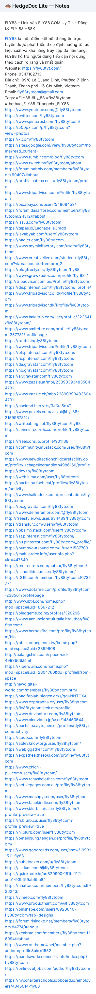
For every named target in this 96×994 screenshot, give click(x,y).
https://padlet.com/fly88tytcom (34, 239)
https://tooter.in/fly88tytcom (31, 340)
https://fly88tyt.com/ (41, 68)
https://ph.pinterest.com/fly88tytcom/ (40, 352)
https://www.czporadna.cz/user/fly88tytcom (46, 701)
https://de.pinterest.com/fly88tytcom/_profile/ (48, 287)
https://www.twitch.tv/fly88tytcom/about (43, 162)
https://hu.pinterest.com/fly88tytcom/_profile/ (48, 541)
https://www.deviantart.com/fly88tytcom (43, 713)
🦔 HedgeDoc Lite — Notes (37, 6)
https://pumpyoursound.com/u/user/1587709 (46, 547)
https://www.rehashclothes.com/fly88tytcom (46, 778)
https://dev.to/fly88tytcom (29, 470)
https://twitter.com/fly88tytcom (34, 115)
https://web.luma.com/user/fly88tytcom (42, 476)
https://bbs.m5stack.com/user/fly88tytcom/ (45, 530)
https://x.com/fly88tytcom (29, 139)
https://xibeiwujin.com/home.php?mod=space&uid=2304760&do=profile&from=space (48, 672)
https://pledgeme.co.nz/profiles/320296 (42, 613)
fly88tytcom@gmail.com (40, 91)
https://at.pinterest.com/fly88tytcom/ (40, 536)
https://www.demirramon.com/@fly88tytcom (46, 512)
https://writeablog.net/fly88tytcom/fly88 (43, 423)
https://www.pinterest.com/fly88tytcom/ (42, 121)
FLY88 (11, 38)
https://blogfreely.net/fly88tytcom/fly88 (42, 269)
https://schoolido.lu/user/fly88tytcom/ (40, 571)
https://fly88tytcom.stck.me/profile (37, 707)
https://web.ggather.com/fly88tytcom (40, 749)
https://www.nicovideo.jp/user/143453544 (44, 719)
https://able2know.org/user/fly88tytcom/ (43, 743)
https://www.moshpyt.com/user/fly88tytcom (46, 796)
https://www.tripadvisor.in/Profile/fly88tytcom (48, 346)
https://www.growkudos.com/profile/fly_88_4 (47, 275)
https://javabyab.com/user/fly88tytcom (41, 233)
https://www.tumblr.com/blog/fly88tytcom (44, 156)
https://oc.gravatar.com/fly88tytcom (39, 506)
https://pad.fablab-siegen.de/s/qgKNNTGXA (46, 695)
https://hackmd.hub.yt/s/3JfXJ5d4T (38, 405)
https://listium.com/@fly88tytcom (36, 867)
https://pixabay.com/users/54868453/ (40, 204)
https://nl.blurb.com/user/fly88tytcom (40, 832)
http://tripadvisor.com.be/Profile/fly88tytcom (47, 281)
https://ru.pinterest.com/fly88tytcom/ (40, 358)
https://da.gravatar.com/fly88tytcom (39, 364)
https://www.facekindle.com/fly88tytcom (43, 802)
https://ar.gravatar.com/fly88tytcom (38, 376)
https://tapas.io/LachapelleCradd (35, 228)
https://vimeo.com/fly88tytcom (34, 897)
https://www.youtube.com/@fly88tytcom (43, 109)
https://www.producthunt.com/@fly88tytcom (47, 903)
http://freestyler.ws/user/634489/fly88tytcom (47, 518)
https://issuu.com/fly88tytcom (33, 222)
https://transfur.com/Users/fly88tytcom (41, 524)
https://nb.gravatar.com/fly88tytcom (39, 370)
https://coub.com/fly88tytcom (33, 737)
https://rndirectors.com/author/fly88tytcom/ (46, 565)
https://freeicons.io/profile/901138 (36, 441)
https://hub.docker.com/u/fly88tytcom (40, 861)
